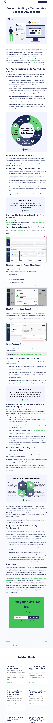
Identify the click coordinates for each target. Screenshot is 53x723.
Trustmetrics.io (9, 222)
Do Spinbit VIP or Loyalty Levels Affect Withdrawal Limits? (37, 668)
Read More (9, 682)
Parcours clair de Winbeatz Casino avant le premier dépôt (37, 692)
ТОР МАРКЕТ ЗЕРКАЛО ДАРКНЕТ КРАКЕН (14, 667)
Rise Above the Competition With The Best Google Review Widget (27, 354)
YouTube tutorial (14, 285)
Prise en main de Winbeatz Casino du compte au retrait (15, 719)
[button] (14, 645)
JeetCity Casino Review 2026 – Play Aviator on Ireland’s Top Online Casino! (14, 693)
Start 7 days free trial (33, 617)
